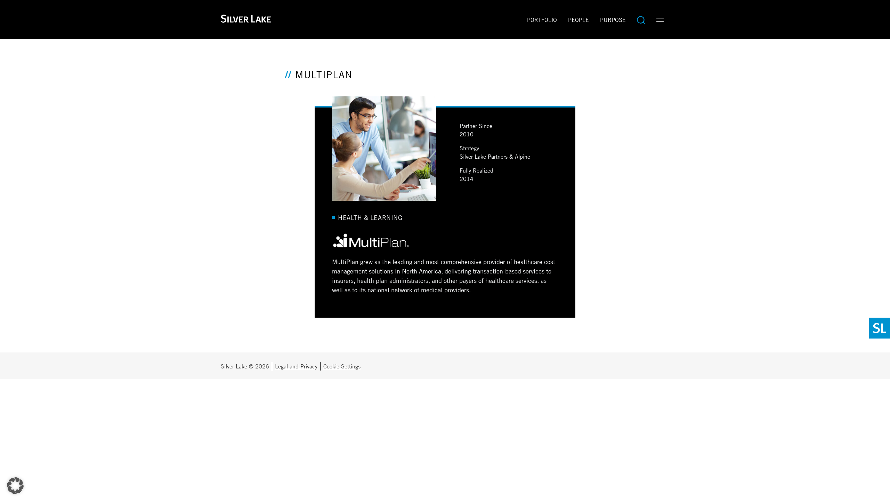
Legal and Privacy (296, 366)
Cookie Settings (342, 366)
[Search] (641, 20)
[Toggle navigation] (660, 20)
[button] (15, 485)
